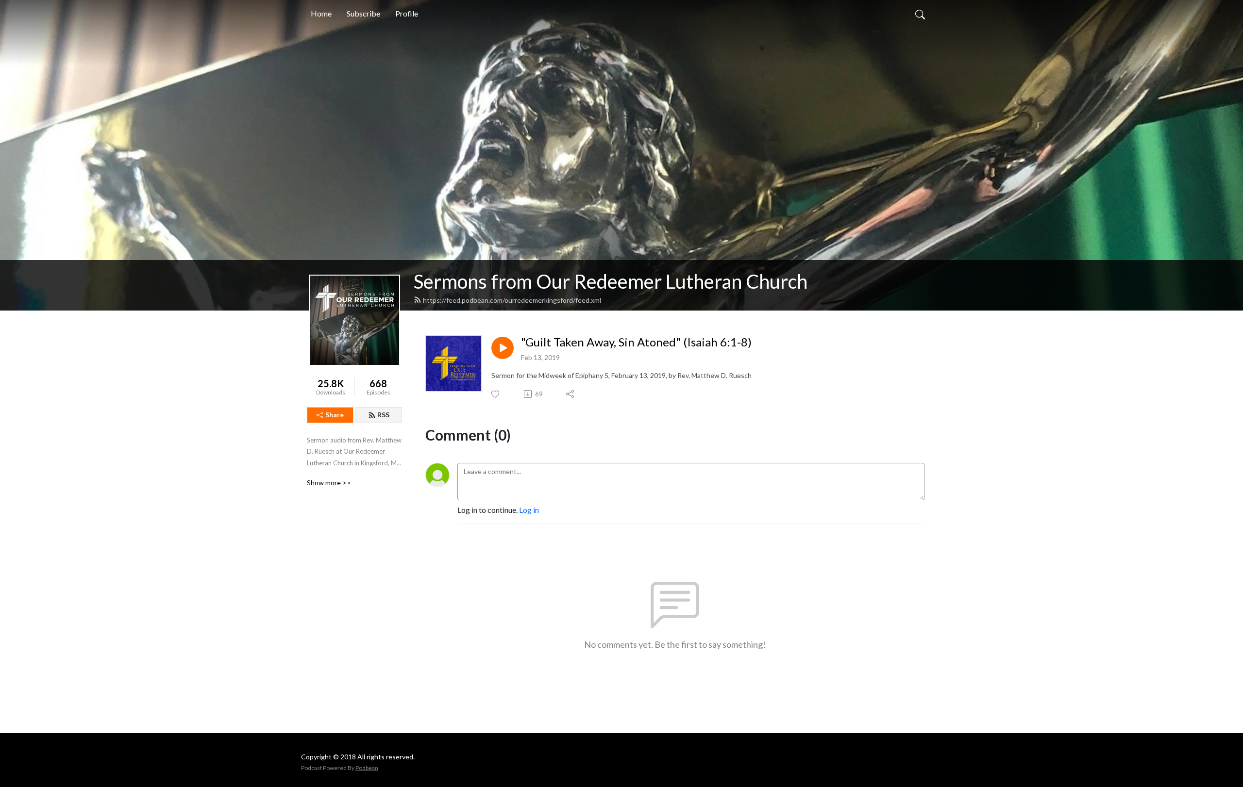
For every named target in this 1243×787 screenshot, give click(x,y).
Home (321, 13)
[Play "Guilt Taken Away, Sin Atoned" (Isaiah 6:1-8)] (502, 348)
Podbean (366, 767)
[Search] (920, 13)
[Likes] (496, 394)
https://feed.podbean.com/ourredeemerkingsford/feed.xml (512, 300)
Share (334, 414)
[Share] (570, 394)
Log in (529, 509)
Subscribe (363, 13)
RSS (383, 414)
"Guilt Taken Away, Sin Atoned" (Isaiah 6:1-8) (636, 342)
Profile (406, 13)
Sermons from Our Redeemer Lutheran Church (610, 281)
